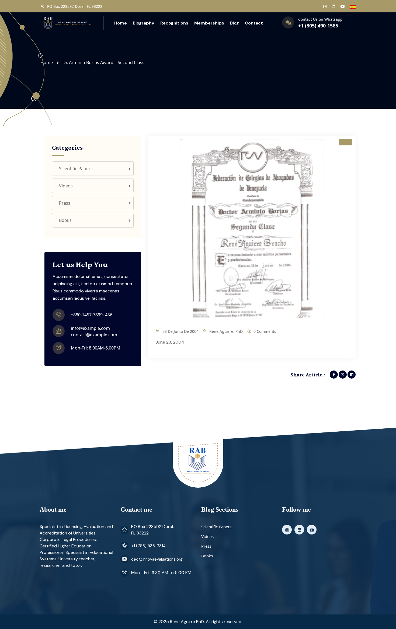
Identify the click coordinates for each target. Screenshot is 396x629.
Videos (66, 186)
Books (65, 220)
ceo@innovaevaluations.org (157, 559)
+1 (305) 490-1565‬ (318, 25)
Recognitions (174, 23)
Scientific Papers (76, 169)
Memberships (209, 23)
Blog (234, 23)
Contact (254, 23)
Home (120, 23)
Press (64, 203)
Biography (143, 23)
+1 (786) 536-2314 (148, 545)
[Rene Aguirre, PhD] (66, 23)
